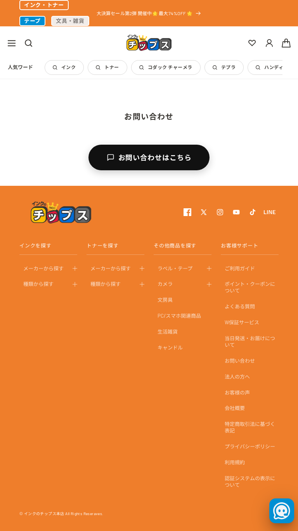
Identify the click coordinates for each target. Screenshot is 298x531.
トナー (111, 67)
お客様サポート (239, 245)
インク (68, 67)
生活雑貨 (168, 332)
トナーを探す (103, 245)
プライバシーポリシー (250, 446)
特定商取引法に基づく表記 (250, 427)
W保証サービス (242, 322)
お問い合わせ (240, 361)
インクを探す (35, 245)
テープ (32, 20)
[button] (11, 43)
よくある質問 (240, 306)
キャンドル (170, 347)
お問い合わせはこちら (155, 157)
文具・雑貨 (70, 20)
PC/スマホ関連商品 (179, 316)
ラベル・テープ (175, 268)
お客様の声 (237, 392)
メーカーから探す (43, 268)
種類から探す (38, 284)
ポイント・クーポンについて (250, 287)
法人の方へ (237, 377)
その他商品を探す (175, 245)
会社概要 (235, 408)
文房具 (165, 300)
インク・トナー (44, 5)
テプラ (228, 67)
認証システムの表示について (250, 481)
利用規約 (235, 462)
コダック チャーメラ (170, 67)
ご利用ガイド (240, 268)
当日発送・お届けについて (250, 341)
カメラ (165, 284)
